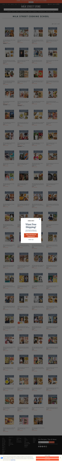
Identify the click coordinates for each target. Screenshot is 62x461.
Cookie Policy (13, 459)
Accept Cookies (47, 459)
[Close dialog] (39, 219)
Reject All (47, 457)
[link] (31, 229)
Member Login (31, 239)
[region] (31, 458)
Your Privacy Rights (47, 455)
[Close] (61, 458)
